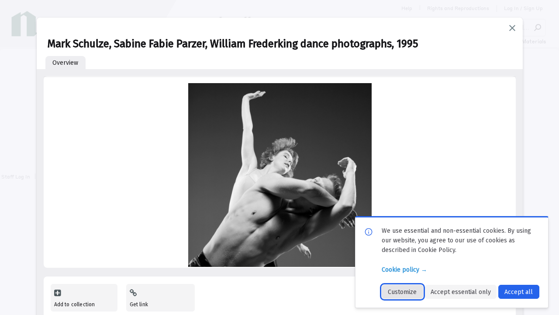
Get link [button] (139, 304)
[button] (512, 28)
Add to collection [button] (74, 304)
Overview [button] (65, 62)
